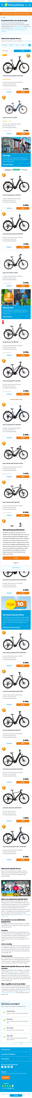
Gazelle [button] (4, 45)
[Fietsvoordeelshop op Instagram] (5, 1066)
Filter (22, 51)
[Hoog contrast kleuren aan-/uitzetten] (29, 1)
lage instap (27, 973)
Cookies (29, 1094)
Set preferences (16, 567)
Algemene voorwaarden (7, 1094)
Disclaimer (17, 1094)
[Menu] (2, 5)
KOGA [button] (22, 45)
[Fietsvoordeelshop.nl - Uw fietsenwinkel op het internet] (14, 4)
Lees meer (27, 41)
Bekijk (22, 92)
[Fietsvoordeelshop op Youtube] (9, 1066)
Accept (16, 558)
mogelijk (16, 399)
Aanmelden (5, 1077)
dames (17, 26)
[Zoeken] (29, 9)
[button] (30, 45)
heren (22, 26)
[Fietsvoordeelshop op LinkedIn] (12, 1066)
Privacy (23, 1094)
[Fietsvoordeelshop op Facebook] (2, 1066)
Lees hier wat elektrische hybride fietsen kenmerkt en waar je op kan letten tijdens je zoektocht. (14, 29)
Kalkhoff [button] (11, 45)
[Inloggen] (26, 4)
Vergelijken (9, 92)
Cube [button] (17, 45)
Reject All (16, 563)
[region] (16, 549)
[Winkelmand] (30, 4)
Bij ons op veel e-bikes (16, 1)
